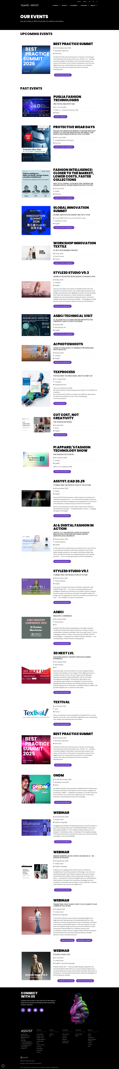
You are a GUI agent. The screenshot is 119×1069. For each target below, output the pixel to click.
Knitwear (64, 1039)
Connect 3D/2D (40, 1045)
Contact (79, 1)
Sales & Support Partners (92, 1040)
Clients (77, 1036)
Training (51, 1034)
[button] (3, 1066)
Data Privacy (27, 1067)
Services (64, 5)
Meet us (93, 5)
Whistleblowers (54, 1067)
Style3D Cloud (40, 1037)
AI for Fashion (40, 1034)
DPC (50, 1036)
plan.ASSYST (40, 1050)
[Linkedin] (29, 1010)
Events (84, 1)
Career (90, 1042)
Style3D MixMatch (41, 1039)
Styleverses (91, 1037)
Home (21, 1067)
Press (89, 1046)
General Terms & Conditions (38, 1067)
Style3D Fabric (40, 1041)
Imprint (48, 1067)
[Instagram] (23, 1010)
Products (55, 5)
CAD (38, 1043)
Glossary (64, 1037)
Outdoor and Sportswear (65, 1042)
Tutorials (64, 1036)
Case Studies (78, 1034)
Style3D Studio (40, 1036)
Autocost (39, 1046)
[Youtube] (35, 1010)
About (89, 1034)
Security (39, 1052)
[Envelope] (42, 1010)
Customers (84, 5)
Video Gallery (65, 1034)
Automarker (40, 1048)
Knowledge (73, 5)
